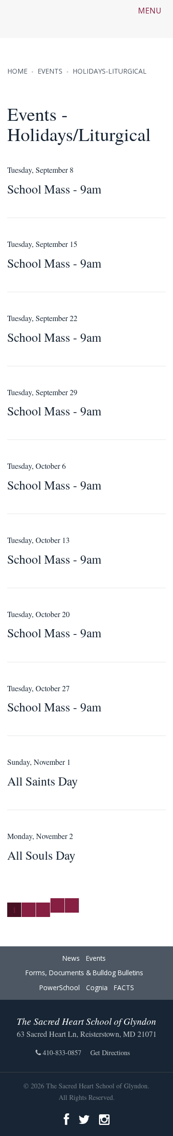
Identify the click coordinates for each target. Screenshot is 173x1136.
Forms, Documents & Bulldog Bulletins (84, 972)
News (71, 958)
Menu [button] (150, 10)
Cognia (97, 987)
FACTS (124, 987)
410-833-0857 (61, 1052)
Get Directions (110, 1052)
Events (96, 958)
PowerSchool (59, 987)
